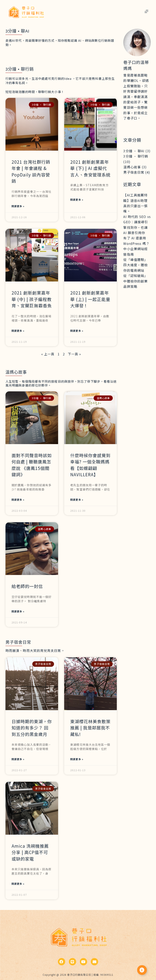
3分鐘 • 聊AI (133, 150)
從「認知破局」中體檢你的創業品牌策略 (135, 281)
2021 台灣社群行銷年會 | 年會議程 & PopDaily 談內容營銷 (31, 171)
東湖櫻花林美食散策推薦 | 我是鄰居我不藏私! (90, 727)
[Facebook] (61, 961)
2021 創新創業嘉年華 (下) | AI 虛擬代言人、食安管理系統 (90, 168)
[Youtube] (83, 961)
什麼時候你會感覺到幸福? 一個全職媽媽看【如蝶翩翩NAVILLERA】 (90, 465)
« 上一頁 (48, 353)
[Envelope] (94, 961)
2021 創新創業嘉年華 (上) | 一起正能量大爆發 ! (90, 299)
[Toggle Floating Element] (142, 970)
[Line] (72, 961)
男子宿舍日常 (133, 172)
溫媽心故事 (132, 166)
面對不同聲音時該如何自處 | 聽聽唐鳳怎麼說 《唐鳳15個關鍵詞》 (32, 465)
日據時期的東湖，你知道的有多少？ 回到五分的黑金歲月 (32, 727)
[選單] (146, 11)
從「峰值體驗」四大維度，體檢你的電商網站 (135, 265)
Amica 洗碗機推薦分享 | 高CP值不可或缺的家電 (30, 852)
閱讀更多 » (18, 206)
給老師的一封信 (27, 586)
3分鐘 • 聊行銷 (135, 156)
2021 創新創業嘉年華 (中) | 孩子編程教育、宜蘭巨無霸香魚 (32, 299)
